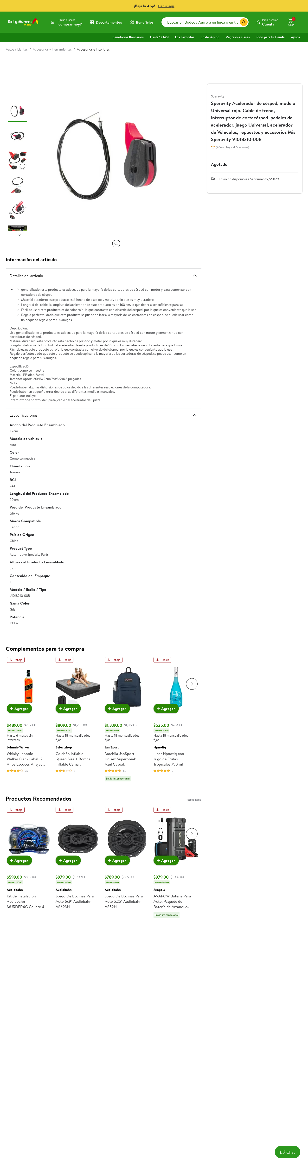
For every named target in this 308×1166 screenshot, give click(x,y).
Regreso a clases (238, 37)
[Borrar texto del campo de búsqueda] (236, 22)
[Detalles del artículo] (195, 275)
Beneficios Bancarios (128, 37)
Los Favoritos (184, 37)
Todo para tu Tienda (270, 37)
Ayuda (295, 37)
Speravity (218, 96)
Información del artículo (31, 259)
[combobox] (205, 22)
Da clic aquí (166, 6)
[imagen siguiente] (19, 235)
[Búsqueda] (244, 22)
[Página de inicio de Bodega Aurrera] (23, 22)
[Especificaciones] (195, 415)
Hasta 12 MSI (159, 37)
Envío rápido (210, 37)
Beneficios (145, 22)
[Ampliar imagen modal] (116, 243)
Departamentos (109, 22)
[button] (267, 22)
